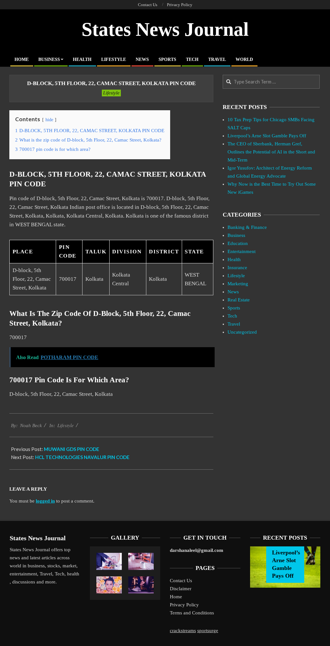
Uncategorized (242, 332)
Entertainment (242, 251)
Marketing (238, 283)
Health (234, 259)
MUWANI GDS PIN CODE (71, 449)
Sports (234, 307)
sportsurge (207, 630)
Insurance (237, 267)
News (233, 291)
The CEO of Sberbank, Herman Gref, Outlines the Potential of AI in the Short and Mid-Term (271, 151)
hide (49, 119)
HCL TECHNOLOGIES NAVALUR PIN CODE (82, 457)
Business (236, 235)
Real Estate (239, 299)
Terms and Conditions (192, 612)
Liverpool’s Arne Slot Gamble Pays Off (267, 135)
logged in (45, 501)
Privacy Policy (184, 604)
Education (238, 243)
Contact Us (181, 580)
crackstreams (183, 630)
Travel (234, 324)
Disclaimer (180, 588)
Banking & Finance (247, 227)
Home (176, 596)
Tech (232, 315)
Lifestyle (111, 92)
